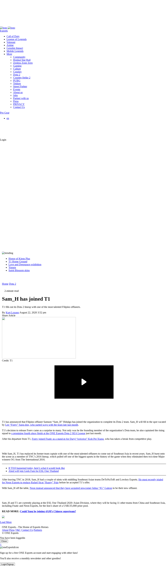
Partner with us (21, 98)
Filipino (17, 127)
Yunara (12, 267)
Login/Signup (7, 564)
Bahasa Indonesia (22, 124)
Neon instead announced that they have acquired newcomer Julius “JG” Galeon (71, 488)
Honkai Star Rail (22, 60)
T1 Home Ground (18, 261)
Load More (6, 522)
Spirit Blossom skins (19, 270)
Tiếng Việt (18, 130)
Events (16, 89)
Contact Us (25, 24)
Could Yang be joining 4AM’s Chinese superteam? (48, 511)
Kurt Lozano (12, 312)
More (9, 54)
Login (3, 139)
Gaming (17, 65)
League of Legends (17, 39)
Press (10, 24)
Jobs (15, 95)
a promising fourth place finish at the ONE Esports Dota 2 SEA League (48, 433)
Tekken (17, 83)
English (17, 121)
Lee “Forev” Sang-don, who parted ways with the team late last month (41, 424)
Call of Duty (13, 36)
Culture (17, 68)
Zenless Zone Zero (23, 62)
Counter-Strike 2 (21, 77)
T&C (16, 24)
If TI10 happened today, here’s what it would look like (37, 468)
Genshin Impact (15, 48)
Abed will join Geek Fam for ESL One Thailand (34, 471)
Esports (4, 30)
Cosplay (17, 71)
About (3, 24)
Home (5, 283)
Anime (10, 45)
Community (19, 57)
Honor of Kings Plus (19, 258)
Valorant (11, 42)
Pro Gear (4, 112)
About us (18, 92)
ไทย (15, 133)
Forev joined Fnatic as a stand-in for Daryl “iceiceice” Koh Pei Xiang (68, 438)
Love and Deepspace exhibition (25, 264)
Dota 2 (16, 74)
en (8, 118)
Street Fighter (20, 86)
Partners (36, 24)
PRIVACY (19, 104)
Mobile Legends (15, 51)
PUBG (16, 80)
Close (4, 541)
